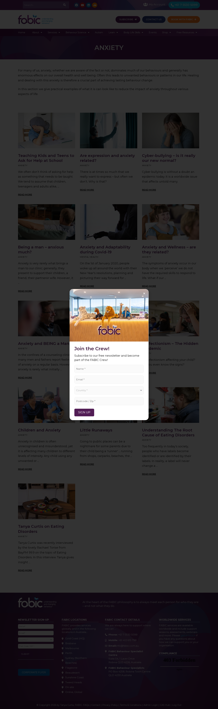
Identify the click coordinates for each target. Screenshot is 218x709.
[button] (144, 293)
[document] (109, 354)
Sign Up (84, 412)
